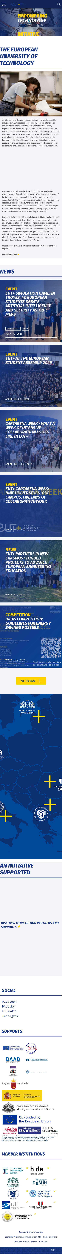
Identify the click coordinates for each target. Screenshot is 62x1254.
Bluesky (8, 1006)
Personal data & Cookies (26, 1242)
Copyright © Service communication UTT (23, 1237)
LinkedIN (9, 1011)
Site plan (43, 1242)
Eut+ (25, 328)
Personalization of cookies (31, 1232)
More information (9, 255)
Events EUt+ (13, 328)
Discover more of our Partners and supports (30, 925)
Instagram (10, 1016)
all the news (28, 681)
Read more (5, 9)
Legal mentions (50, 1237)
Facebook (9, 1002)
